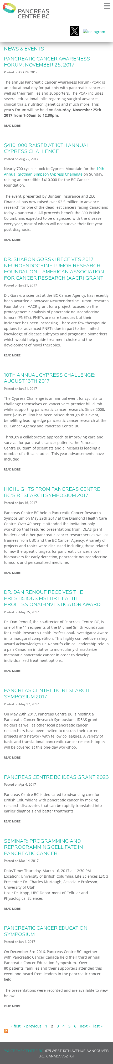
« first (15, 1026)
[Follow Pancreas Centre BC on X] (74, 31)
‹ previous (33, 1026)
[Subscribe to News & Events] (6, 1031)
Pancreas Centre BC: (23, 1051)
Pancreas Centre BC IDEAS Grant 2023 (56, 777)
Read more (13, 126)
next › (85, 1026)
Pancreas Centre (26, 10)
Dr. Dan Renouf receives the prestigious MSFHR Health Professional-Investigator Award (52, 598)
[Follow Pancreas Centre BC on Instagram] (94, 31)
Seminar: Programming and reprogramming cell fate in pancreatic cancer (43, 847)
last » (97, 1026)
